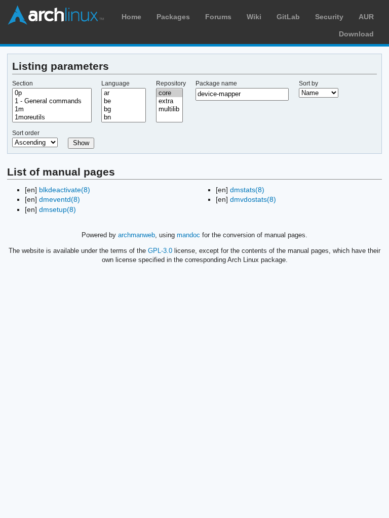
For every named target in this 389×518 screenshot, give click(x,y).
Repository (171, 83)
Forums (218, 17)
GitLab (288, 17)
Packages (173, 17)
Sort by (308, 83)
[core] (170, 93)
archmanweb (136, 235)
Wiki (254, 17)
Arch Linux (56, 15)
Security (329, 17)
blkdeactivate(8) (64, 190)
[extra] (170, 101)
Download (356, 34)
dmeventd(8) (59, 199)
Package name (216, 83)
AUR (366, 17)
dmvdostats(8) (253, 199)
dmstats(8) (247, 190)
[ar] (123, 93)
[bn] (123, 117)
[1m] (52, 109)
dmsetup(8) (57, 209)
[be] (123, 101)
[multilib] (170, 109)
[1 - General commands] (52, 101)
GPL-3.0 (160, 250)
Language (115, 83)
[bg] (123, 109)
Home (131, 17)
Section (22, 83)
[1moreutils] (52, 117)
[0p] (52, 93)
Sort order (26, 133)
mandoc (188, 235)
